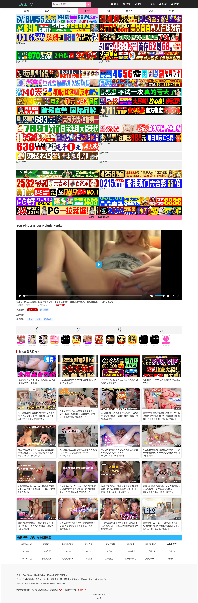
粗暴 (112, 492)
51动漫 (68, 551)
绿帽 (23, 419)
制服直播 (130, 544)
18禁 (99, 598)
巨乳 (69, 492)
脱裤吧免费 (109, 559)
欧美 (87, 11)
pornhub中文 (130, 551)
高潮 (163, 419)
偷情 (148, 492)
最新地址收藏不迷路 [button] (99, 217)
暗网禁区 (47, 551)
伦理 (108, 11)
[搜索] (88, 4)
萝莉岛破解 (47, 559)
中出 (114, 456)
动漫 (151, 11)
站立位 (24, 456)
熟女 (61, 417)
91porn (88, 551)
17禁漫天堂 (151, 551)
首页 (116, 4)
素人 (31, 419)
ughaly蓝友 (172, 544)
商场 (144, 492)
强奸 (148, 529)
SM (148, 419)
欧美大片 (32, 310)
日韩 (67, 11)
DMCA (61, 590)
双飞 (103, 456)
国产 (46, 11)
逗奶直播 (172, 559)
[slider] (82, 295)
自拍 (30, 319)
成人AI (129, 11)
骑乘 (73, 492)
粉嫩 (155, 419)
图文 (176, 4)
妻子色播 (88, 544)
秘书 (103, 492)
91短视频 (88, 559)
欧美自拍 (44, 310)
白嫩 (160, 492)
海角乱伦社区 (67, 559)
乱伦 (19, 419)
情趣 (151, 419)
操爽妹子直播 (109, 544)
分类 (128, 4)
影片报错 (161, 331)
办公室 (107, 492)
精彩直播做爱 (151, 544)
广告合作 (82, 590)
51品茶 (109, 551)
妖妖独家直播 (151, 559)
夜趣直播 (47, 544)
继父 (152, 529)
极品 (69, 417)
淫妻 (27, 419)
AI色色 (26, 551)
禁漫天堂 (172, 551)
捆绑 (144, 419)
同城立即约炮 (26, 544)
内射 (77, 492)
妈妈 (65, 417)
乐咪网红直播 (67, 544)
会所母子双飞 (130, 559)
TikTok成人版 (26, 559)
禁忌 (77, 417)
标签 (164, 4)
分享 (119, 331)
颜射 (116, 492)
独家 (38, 319)
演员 (152, 4)
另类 (171, 11)
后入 (29, 456)
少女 (164, 492)
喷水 (159, 419)
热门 (140, 4)
